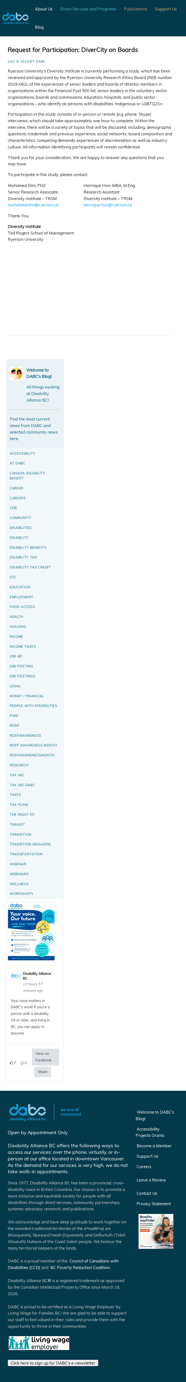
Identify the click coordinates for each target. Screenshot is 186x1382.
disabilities (21, 527)
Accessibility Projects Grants (150, 1132)
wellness (19, 884)
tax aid (17, 775)
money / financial (27, 696)
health (16, 616)
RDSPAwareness (25, 735)
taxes (15, 794)
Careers (144, 1166)
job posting (21, 666)
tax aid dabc (22, 785)
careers (18, 498)
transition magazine (30, 844)
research (19, 765)
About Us (44, 8)
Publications (135, 8)
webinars (19, 874)
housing (18, 626)
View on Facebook (44, 1056)
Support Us (166, 8)
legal (15, 686)
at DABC (17, 463)
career (16, 488)
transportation (26, 854)
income (16, 636)
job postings (22, 676)
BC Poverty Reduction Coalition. (79, 1267)
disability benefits (28, 547)
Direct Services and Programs (88, 8)
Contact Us (147, 1193)
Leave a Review (151, 1179)
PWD (14, 715)
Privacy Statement (154, 1203)
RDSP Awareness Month (33, 745)
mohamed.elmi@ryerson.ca (33, 204)
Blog (39, 27)
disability (19, 537)
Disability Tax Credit (30, 567)
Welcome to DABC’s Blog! (155, 1115)
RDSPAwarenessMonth (32, 755)
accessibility (22, 453)
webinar (18, 864)
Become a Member (154, 1145)
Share (42, 1072)
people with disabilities (33, 705)
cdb (13, 508)
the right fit (22, 814)
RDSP (14, 725)
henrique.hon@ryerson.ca (108, 204)
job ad (16, 656)
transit (17, 824)
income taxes (23, 646)
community (20, 518)
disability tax (23, 557)
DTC (13, 577)
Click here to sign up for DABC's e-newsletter (53, 1363)
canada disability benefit (27, 475)
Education (20, 587)
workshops (21, 893)
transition (20, 834)
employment (21, 597)
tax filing (19, 804)
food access (22, 607)
